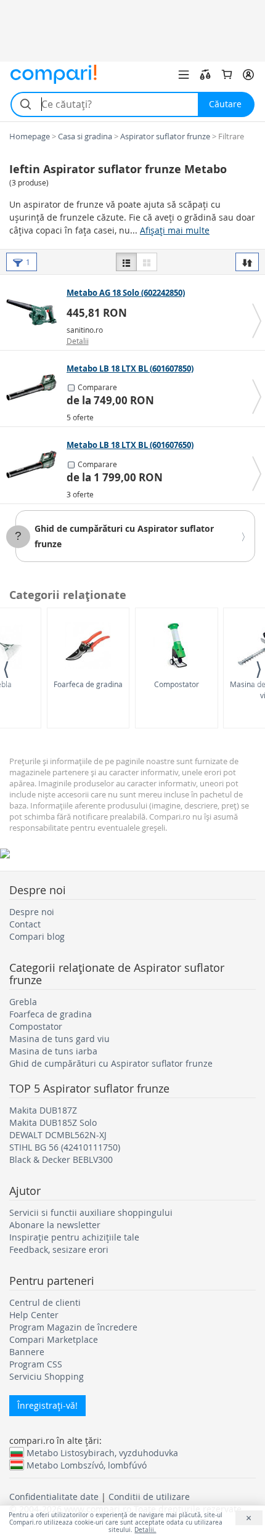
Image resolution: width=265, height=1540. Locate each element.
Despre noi (31, 912)
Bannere (26, 1352)
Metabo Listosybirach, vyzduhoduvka (102, 1452)
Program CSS (35, 1364)
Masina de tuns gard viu (59, 1039)
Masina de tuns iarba (53, 1051)
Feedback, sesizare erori (58, 1249)
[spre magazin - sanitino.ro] (35, 311)
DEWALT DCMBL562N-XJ (58, 1135)
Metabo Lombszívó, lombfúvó (86, 1464)
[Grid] (146, 262)
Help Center (34, 1315)
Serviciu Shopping (46, 1376)
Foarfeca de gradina (88, 684)
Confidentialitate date (54, 1496)
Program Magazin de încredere (73, 1327)
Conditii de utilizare (149, 1496)
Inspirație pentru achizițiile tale (74, 1237)
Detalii (78, 341)
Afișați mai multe (175, 230)
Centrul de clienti (45, 1302)
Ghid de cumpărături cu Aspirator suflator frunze (111, 1063)
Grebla (23, 1002)
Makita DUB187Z (43, 1110)
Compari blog (37, 936)
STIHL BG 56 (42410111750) (64, 1147)
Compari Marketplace (53, 1339)
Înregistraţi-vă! (47, 1405)
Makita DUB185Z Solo (53, 1122)
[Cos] (227, 74)
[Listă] (126, 262)
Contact (25, 924)
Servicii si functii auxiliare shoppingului (91, 1212)
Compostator (176, 684)
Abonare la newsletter (54, 1225)
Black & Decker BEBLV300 (61, 1159)
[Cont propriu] (248, 74)
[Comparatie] (205, 74)
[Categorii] (183, 74)
